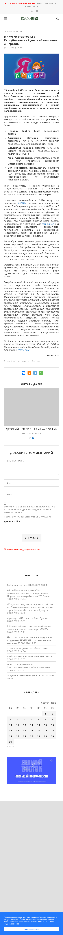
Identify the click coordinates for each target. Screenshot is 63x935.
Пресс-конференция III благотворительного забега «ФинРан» (28, 666)
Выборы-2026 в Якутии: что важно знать (29, 656)
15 (45, 724)
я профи (36, 361)
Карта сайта (31, 6)
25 (17, 736)
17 (10, 730)
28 (38, 736)
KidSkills (22, 202)
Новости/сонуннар (13, 32)
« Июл (10, 746)
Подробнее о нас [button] (11, 924)
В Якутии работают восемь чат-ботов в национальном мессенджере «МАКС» (29, 628)
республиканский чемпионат (18, 361)
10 (10, 724)
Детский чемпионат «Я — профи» (31, 429)
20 (31, 730)
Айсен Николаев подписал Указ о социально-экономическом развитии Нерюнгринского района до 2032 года (28, 593)
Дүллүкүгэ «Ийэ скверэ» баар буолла (27, 618)
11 (17, 724)
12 (24, 724)
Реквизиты (50, 3)
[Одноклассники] (29, 373)
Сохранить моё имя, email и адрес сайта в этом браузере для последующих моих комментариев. (29, 509)
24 (10, 736)
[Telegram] (35, 373)
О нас (40, 3)
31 (10, 741)
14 (38, 724)
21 (38, 730)
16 (52, 724)
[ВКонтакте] (23, 373)
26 (24, 736)
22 (45, 730)
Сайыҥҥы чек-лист (17, 584)
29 (45, 736)
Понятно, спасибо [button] (31, 929)
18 (17, 730)
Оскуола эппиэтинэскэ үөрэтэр (24, 675)
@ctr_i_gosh (24, 349)
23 (52, 730)
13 (31, 724)
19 (24, 730)
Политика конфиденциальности (22, 549)
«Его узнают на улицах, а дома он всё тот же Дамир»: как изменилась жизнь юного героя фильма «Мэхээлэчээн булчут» (30, 607)
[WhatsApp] (41, 373)
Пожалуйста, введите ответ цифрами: (27, 517)
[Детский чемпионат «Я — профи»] (31, 407)
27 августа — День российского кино (27, 648)
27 (31, 736)
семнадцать (48, 223)
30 (52, 736)
